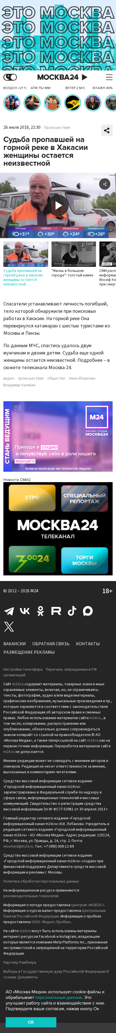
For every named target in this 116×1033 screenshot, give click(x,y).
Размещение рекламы (29, 652)
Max (87, 611)
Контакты (88, 644)
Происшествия (57, 127)
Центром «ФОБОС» (87, 905)
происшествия (31, 378)
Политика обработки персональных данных (41, 881)
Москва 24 (58, 77)
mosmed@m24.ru (18, 846)
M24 (34, 591)
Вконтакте (24, 611)
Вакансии (14, 644)
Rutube (56, 611)
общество (56, 378)
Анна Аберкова (82, 378)
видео (8, 378)
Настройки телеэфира (23, 669)
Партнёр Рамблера (19, 962)
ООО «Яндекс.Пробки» (51, 922)
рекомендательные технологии (31, 896)
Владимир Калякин (19, 385)
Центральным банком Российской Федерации (54, 913)
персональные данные (58, 997)
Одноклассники (40, 611)
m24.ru (18, 684)
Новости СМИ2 (17, 479)
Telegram (9, 611)
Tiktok (72, 611)
